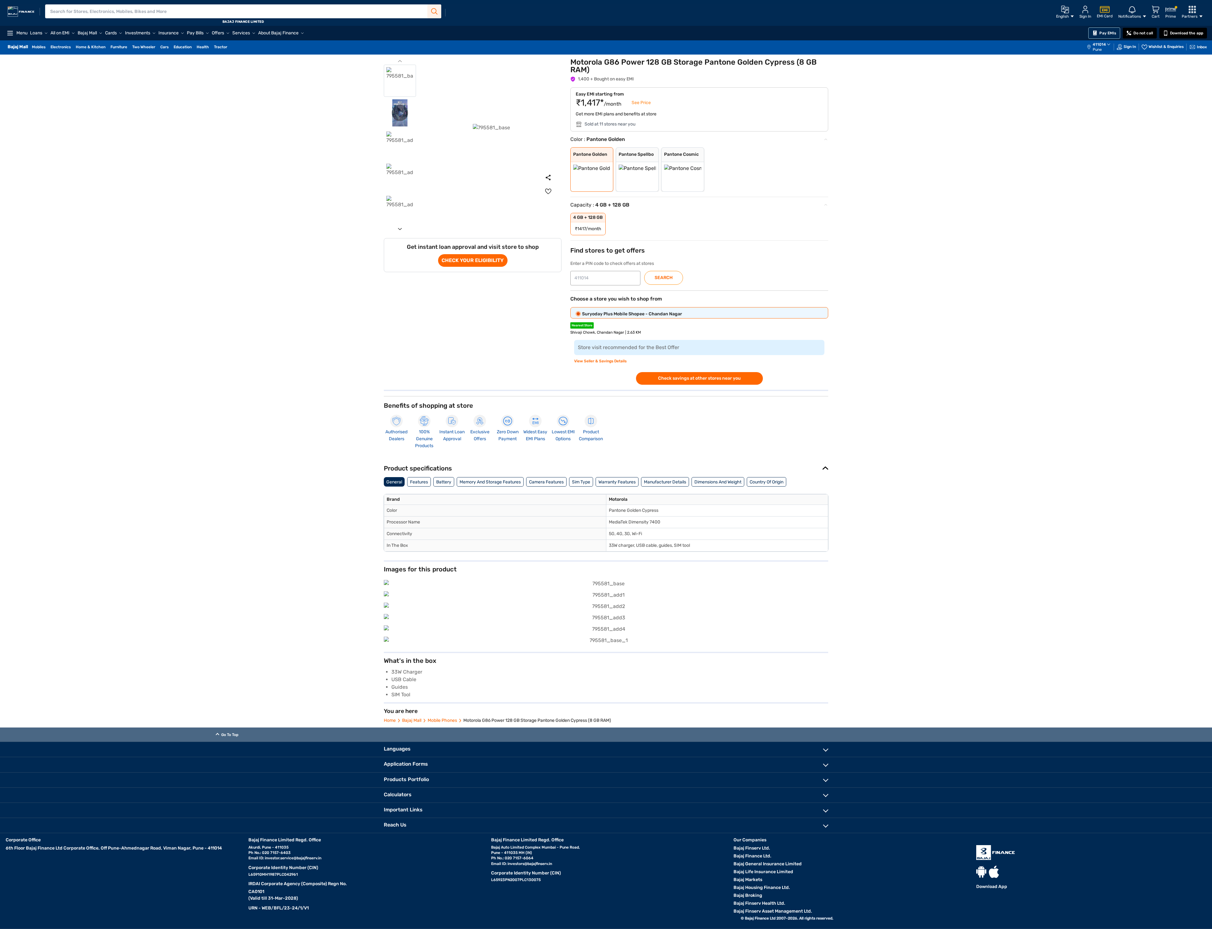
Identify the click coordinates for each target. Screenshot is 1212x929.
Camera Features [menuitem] (546, 482)
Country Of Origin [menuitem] (766, 482)
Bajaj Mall (411, 720)
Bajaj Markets (748, 879)
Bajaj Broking (748, 895)
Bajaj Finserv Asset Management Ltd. (773, 911)
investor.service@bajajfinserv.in (293, 858)
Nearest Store (582, 325)
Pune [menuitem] (1097, 49)
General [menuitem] (394, 482)
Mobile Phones (442, 720)
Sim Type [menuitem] (581, 482)
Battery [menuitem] (443, 482)
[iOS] (994, 872)
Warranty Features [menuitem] (617, 482)
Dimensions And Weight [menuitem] (717, 482)
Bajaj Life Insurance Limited (763, 871)
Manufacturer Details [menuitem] (665, 482)
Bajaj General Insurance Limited (768, 864)
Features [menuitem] (419, 482)
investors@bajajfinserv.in (530, 864)
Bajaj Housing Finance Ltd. (762, 887)
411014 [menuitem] (1099, 44)
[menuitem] (1102, 47)
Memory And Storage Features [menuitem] (490, 482)
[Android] (981, 872)
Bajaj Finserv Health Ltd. (759, 903)
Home (390, 720)
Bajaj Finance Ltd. (752, 856)
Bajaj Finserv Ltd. (752, 848)
